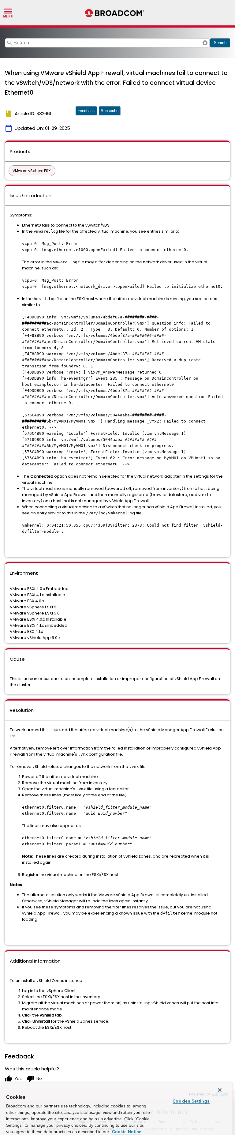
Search (220, 42)
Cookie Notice (126, 1131)
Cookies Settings (191, 1101)
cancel (205, 43)
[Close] (220, 1090)
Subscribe (109, 110)
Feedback (86, 110)
